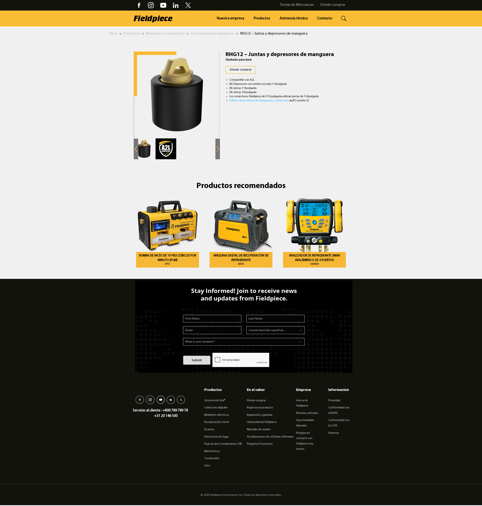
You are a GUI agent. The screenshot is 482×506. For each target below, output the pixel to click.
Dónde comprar (332, 5)
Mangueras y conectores (165, 34)
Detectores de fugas (216, 436)
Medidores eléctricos (216, 415)
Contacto (324, 18)
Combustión (211, 458)
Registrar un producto (260, 407)
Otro (207, 465)
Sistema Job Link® (214, 400)
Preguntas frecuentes (260, 444)
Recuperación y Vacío (216, 422)
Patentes (333, 433)
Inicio (113, 34)
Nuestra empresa (230, 18)
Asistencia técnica (294, 18)
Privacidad (334, 400)
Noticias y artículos (307, 413)
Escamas (209, 429)
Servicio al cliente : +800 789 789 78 (160, 410)
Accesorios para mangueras (212, 34)
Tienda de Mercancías (297, 5)
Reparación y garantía (259, 415)
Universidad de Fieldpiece (262, 422)
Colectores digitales (216, 407)
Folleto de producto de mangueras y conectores (259, 100)
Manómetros (212, 451)
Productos (262, 18)
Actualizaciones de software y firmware (270, 436)
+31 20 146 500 (166, 416)
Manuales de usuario (259, 429)
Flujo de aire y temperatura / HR (223, 444)
